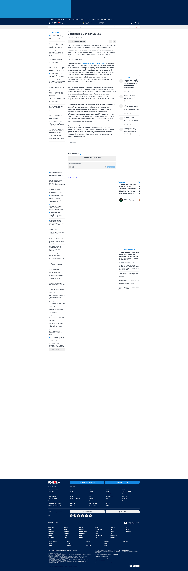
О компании (51, 493)
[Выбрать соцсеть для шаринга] (114, 41)
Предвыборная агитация (54, 503)
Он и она (108, 489)
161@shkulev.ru (64, 560)
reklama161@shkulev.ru (124, 550)
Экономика (125, 498)
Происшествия (109, 496)
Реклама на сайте (53, 489)
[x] (86, 515)
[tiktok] (90, 515)
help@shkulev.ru (58, 562)
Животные (72, 503)
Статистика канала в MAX (55, 505)
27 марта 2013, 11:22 (72, 37)
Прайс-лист (51, 491)
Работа (107, 498)
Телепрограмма (75, 19)
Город (71, 496)
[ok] (78, 515)
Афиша (82, 19)
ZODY (101, 19)
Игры (105, 19)
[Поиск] (131, 23)
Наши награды (52, 496)
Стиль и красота (126, 491)
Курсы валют (95, 19)
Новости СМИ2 (72, 177)
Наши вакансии (52, 498)
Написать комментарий (78, 41)
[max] (82, 515)
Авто (71, 489)
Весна (71, 493)
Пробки (94, 23)
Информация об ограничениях (101, 556)
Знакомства (61, 19)
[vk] (74, 515)
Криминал (91, 491)
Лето (90, 496)
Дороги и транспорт (75, 498)
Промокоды (111, 19)
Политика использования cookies (102, 558)
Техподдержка (52, 500)
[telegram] (71, 515)
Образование (92, 505)
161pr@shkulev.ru (114, 554)
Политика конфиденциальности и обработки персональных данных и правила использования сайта (116, 562)
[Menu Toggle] (49, 23)
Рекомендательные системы (101, 560)
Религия (108, 503)
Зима (90, 489)
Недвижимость (52, 19)
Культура (91, 493)
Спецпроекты (125, 500)
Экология (124, 496)
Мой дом (91, 498)
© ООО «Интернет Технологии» (72, 566)
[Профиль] (138, 23)
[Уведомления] (135, 23)
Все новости (57, 32)
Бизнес (71, 491)
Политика (108, 493)
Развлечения (109, 500)
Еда (71, 500)
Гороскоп (88, 19)
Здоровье (72, 505)
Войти (73, 167)
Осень (107, 491)
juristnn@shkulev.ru (82, 561)
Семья (107, 505)
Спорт (123, 489)
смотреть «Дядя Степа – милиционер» (93, 63)
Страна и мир (125, 493)
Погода (68, 19)
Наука (90, 500)
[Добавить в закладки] (110, 41)
